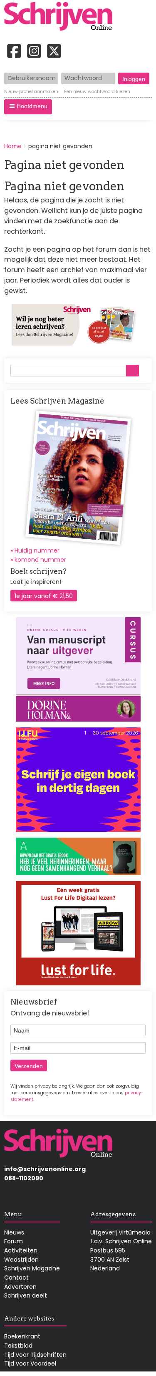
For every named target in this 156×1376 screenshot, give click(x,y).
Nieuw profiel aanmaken (31, 92)
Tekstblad (18, 1345)
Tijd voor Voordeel (30, 1363)
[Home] (61, 17)
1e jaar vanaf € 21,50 (44, 596)
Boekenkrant (22, 1336)
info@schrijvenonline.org (45, 1169)
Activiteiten (20, 1250)
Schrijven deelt (25, 1295)
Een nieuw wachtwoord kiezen (97, 92)
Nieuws (14, 1232)
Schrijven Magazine (32, 1268)
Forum (13, 1241)
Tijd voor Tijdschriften (35, 1355)
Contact (16, 1277)
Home (13, 146)
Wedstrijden (21, 1259)
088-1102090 (23, 1178)
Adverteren (20, 1287)
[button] (28, 106)
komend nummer (40, 559)
